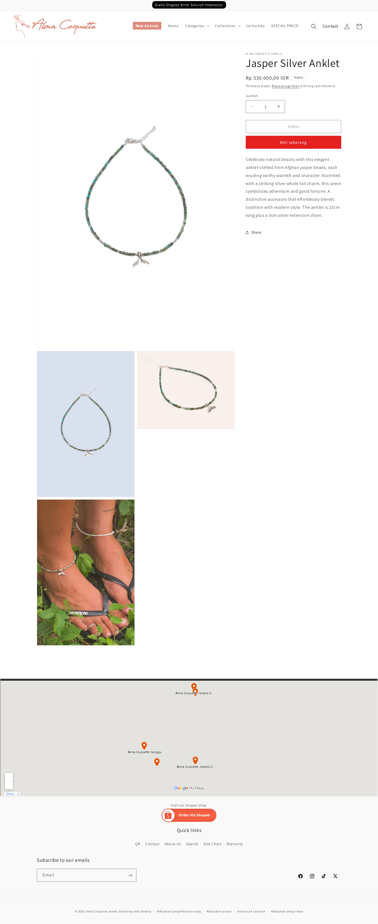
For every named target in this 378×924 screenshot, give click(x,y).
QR (137, 843)
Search (192, 843)
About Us (173, 843)
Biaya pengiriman (285, 86)
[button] (197, 26)
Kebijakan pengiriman (287, 911)
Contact (330, 26)
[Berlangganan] (130, 875)
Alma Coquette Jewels (102, 911)
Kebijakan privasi (219, 911)
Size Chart (212, 843)
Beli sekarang (293, 142)
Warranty (235, 843)
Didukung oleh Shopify (135, 911)
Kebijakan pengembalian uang (179, 911)
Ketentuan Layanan (251, 911)
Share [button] (256, 232)
